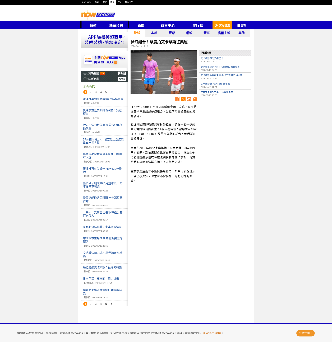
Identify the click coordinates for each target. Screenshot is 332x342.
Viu (119, 2)
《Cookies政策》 (211, 333)
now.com (86, 2)
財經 (105, 2)
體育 (112, 2)
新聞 (97, 2)
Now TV (129, 2)
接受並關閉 (305, 333)
